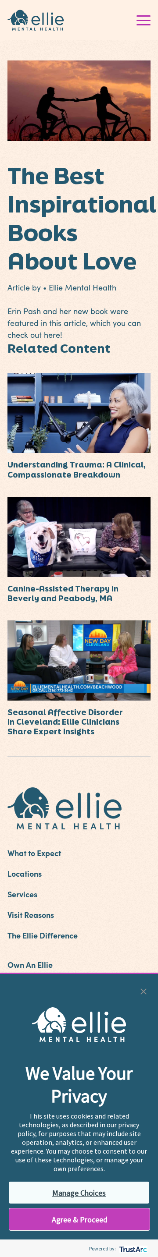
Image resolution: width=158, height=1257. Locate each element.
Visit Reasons (30, 914)
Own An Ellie (30, 964)
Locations (24, 873)
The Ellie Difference (42, 935)
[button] (143, 990)
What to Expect (34, 852)
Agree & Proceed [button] (80, 1220)
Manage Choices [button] (79, 1193)
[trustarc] (132, 1248)
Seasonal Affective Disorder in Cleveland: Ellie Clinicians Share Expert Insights (65, 721)
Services (22, 894)
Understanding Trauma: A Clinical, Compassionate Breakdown (76, 469)
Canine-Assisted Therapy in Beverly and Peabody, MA (62, 593)
